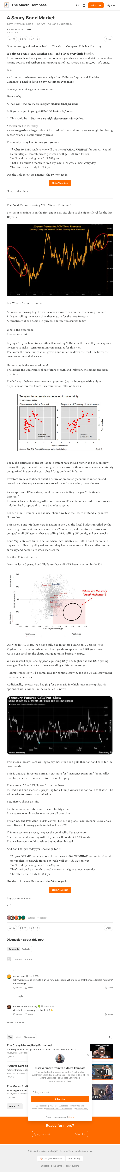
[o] (101, 1051)
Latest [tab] (18, 1037)
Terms (71, 1151)
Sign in (111, 5)
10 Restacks (41, 917)
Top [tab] (10, 1037)
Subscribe (95, 5)
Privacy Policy (82, 1108)
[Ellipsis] (111, 976)
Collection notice (84, 1151)
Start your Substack (52, 1158)
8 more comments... (16, 1022)
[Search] (77, 5)
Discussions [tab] (29, 1037)
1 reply (20, 996)
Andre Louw (19, 976)
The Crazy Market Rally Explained (29, 1045)
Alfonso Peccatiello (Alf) (19, 29)
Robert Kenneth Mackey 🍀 (27, 1006)
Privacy (63, 1151)
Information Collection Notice (59, 1108)
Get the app (74, 1158)
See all (12, 1106)
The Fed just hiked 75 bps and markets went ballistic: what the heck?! (41, 1049)
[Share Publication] (84, 5)
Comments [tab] (13, 949)
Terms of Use (74, 1105)
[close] (88, 1055)
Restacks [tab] (26, 949)
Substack (45, 1165)
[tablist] (19, 949)
